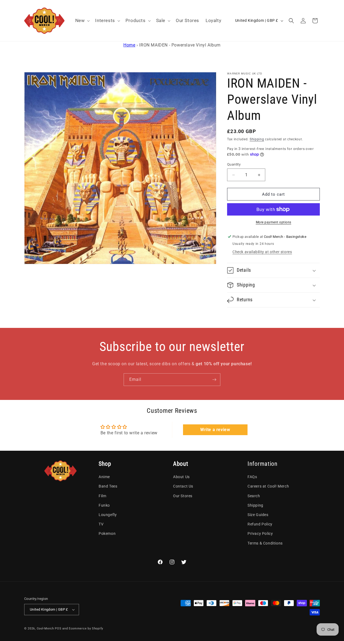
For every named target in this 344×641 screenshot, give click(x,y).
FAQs (252, 477)
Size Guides (258, 515)
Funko (104, 505)
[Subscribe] (214, 379)
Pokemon (107, 534)
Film (102, 496)
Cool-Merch (45, 628)
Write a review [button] (215, 429)
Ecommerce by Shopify (86, 628)
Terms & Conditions (265, 543)
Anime (104, 477)
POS (58, 628)
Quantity (234, 164)
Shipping (257, 139)
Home (129, 45)
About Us (181, 477)
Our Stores (182, 496)
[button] (82, 20)
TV (101, 524)
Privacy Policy (260, 534)
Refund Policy (260, 524)
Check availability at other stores (262, 252)
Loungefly (108, 515)
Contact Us (183, 486)
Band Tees (108, 486)
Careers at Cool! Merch (268, 486)
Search (254, 496)
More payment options (273, 222)
